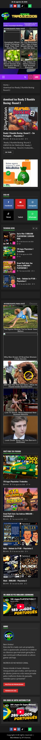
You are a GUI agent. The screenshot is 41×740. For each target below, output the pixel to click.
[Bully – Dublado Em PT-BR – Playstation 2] (20, 534)
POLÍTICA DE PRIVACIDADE (14, 684)
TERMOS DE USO (10, 691)
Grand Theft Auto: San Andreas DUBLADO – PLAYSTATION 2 (9, 253)
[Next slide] (36, 228)
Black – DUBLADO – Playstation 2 (9, 281)
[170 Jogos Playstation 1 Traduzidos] (20, 467)
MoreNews (14, 737)
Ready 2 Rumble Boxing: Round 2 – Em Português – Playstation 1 (20, 118)
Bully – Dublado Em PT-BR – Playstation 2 (9, 267)
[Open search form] (25, 77)
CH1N (7, 139)
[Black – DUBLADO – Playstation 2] (20, 566)
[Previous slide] (33, 228)
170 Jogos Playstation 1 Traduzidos (9, 238)
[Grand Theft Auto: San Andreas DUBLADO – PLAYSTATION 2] (20, 499)
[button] (3, 77)
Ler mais (9, 152)
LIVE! (36, 77)
